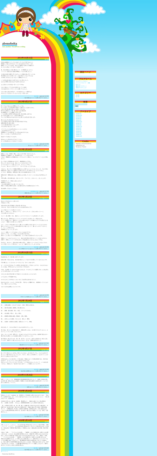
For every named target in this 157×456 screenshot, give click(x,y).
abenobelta (9, 43)
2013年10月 (79, 115)
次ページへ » (4, 451)
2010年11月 (79, 126)
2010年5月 (78, 128)
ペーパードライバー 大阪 (83, 82)
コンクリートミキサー (82, 81)
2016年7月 (78, 113)
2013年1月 (78, 120)
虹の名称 (47, 392)
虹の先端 (47, 59)
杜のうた (78, 84)
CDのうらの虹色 (45, 254)
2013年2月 (78, 118)
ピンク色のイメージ (44, 198)
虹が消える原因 (45, 350)
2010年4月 (78, 129)
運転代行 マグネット (81, 86)
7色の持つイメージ (44, 302)
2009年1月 (78, 134)
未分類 (32, 191)
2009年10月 (79, 133)
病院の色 (47, 151)
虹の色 (36, 96)
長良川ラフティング (81, 87)
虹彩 (48, 376)
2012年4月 (78, 125)
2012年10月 (79, 121)
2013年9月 (78, 117)
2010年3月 (78, 131)
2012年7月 (78, 123)
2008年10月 (79, 136)
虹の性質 (47, 421)
